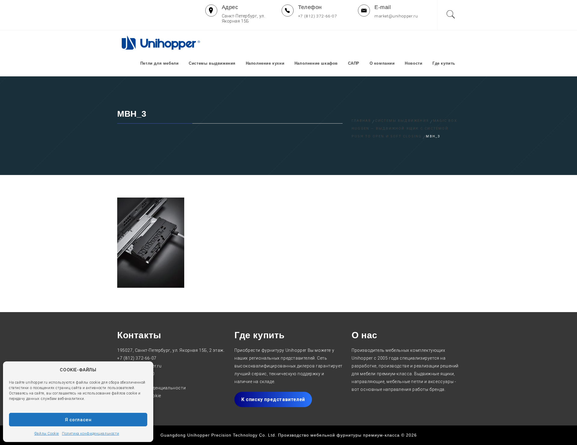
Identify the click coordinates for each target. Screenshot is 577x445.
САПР (353, 63)
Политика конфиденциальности (90, 433)
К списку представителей (273, 399)
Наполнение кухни (265, 63)
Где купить (443, 63)
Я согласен (78, 419)
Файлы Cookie (46, 433)
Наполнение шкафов (316, 63)
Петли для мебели (159, 63)
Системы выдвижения (212, 63)
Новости (413, 63)
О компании (382, 63)
